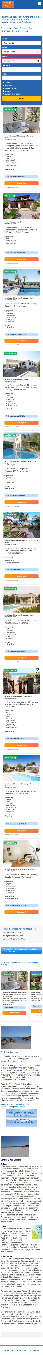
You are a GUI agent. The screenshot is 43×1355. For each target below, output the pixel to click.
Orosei (20, 1070)
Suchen (21, 98)
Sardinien (5, 1307)
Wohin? (4, 39)
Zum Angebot (21, 183)
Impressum (9, 1350)
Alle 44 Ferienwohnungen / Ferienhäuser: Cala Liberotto (21, 950)
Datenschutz (22, 1350)
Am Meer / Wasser (10, 88)
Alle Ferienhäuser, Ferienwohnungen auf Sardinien (21, 1120)
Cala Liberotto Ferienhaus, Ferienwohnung (21, 1114)
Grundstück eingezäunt (13, 94)
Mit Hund (8, 91)
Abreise (4, 56)
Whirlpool (8, 85)
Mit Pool (8, 83)
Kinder (4, 74)
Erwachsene (6, 66)
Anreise (4, 47)
